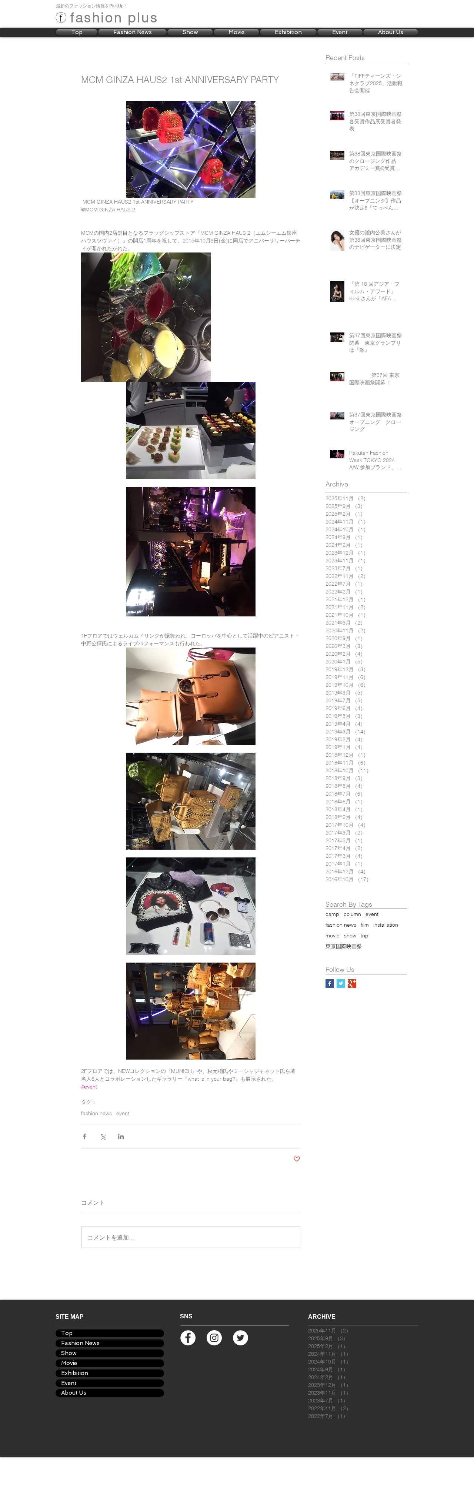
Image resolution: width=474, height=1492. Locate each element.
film (365, 925)
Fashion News (80, 1343)
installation (385, 925)
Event (69, 1383)
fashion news (96, 1113)
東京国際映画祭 (344, 946)
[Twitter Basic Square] (341, 983)
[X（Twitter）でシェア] (102, 1136)
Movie (69, 1363)
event (122, 1113)
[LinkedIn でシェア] (120, 1136)
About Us (73, 1392)
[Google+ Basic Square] (352, 983)
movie (333, 936)
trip (364, 936)
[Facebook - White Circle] (188, 1337)
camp (332, 914)
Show (69, 1353)
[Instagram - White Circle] (214, 1337)
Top (67, 1333)
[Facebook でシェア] (84, 1136)
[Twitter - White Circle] (240, 1337)
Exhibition (74, 1373)
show (350, 936)
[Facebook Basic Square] (330, 983)
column (352, 914)
